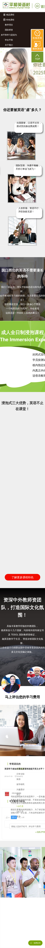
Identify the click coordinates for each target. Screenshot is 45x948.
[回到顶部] (37, 57)
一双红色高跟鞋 (16, 793)
